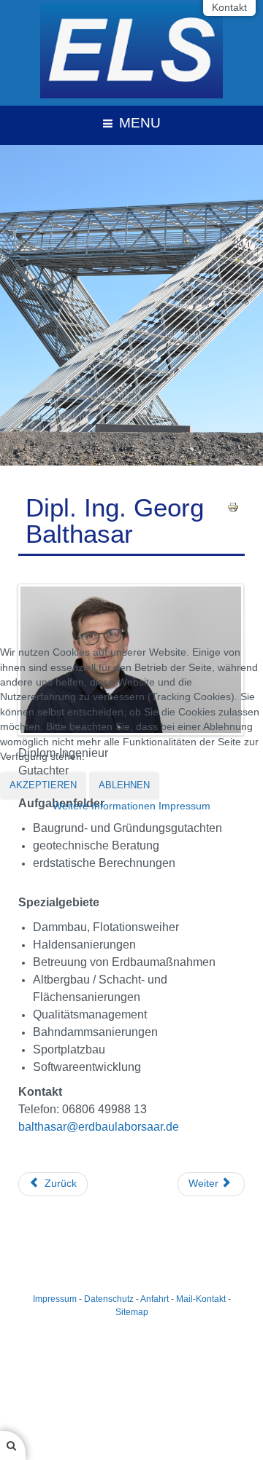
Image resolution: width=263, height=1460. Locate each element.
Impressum (184, 806)
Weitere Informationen (104, 806)
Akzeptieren (43, 785)
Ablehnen (124, 785)
